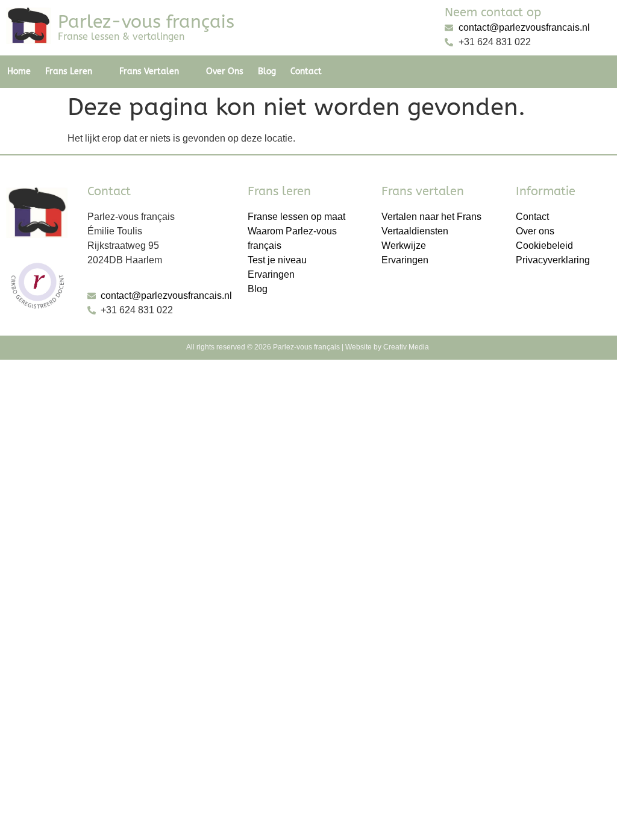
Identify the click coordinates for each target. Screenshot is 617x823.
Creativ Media (407, 347)
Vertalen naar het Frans (431, 216)
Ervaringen (271, 274)
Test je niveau (277, 260)
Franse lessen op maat (296, 216)
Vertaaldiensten (414, 231)
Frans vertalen (149, 71)
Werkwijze (403, 245)
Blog (267, 71)
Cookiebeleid (544, 245)
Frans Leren (68, 71)
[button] (75, 71)
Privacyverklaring (553, 260)
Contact (306, 71)
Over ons (224, 71)
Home (19, 71)
